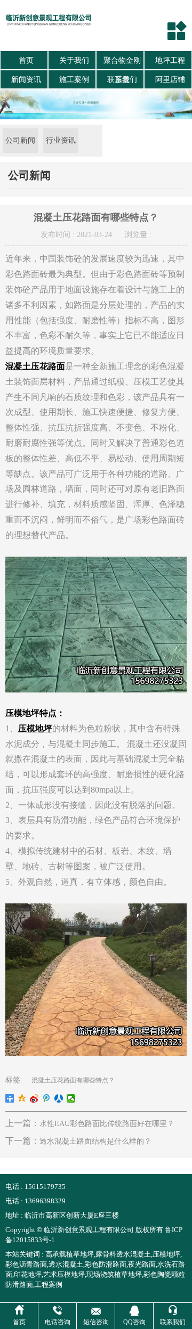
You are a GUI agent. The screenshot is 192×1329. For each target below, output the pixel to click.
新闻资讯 (26, 80)
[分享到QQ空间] (22, 1098)
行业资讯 (61, 140)
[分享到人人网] (58, 1098)
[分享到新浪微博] (34, 1098)
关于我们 (74, 60)
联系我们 (122, 80)
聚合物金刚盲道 (122, 63)
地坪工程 (170, 60)
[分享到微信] (71, 1098)
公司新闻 (20, 140)
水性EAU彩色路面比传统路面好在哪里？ (106, 1124)
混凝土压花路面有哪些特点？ (73, 1080)
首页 (26, 60)
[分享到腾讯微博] (46, 1098)
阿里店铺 (170, 80)
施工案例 (74, 80)
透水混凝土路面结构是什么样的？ (95, 1141)
